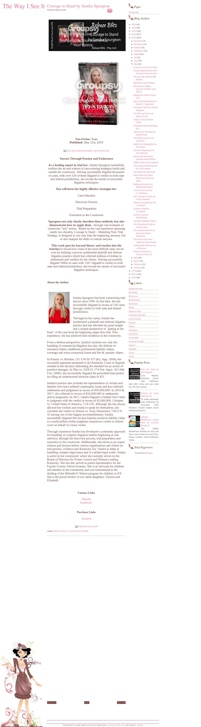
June (136, 61)
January (137, 268)
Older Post (121, 702)
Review (132, 345)
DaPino (139, 725)
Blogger (149, 453)
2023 (134, 24)
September (138, 51)
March (136, 261)
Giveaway (133, 330)
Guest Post (133, 334)
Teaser (132, 353)
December (138, 41)
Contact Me (134, 12)
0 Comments (116, 11)
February (137, 264)
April (136, 258)
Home (87, 702)
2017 (134, 274)
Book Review (134, 300)
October (137, 47)
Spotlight (132, 349)
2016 (134, 277)
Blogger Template (115, 725)
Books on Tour (66, 531)
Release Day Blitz (80, 531)
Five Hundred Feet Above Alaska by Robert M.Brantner (144, 233)
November (138, 44)
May (135, 64)
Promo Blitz (134, 338)
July (135, 57)
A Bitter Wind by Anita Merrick (145, 162)
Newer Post (52, 702)
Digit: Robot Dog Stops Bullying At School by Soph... (143, 178)
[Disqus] (86, 578)
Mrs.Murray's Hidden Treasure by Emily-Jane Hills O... (144, 89)
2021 (134, 31)
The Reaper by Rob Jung (144, 172)
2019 (134, 38)
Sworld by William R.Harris (144, 221)
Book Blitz (133, 292)
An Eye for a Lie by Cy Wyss (145, 67)
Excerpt (132, 323)
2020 (134, 34)
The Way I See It (24, 6)
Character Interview (137, 315)
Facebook (86, 502)
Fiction (131, 326)
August (137, 54)
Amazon (86, 518)
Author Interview (136, 289)
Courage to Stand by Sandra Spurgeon (78, 5)
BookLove (133, 304)
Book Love (133, 296)
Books (56, 531)
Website (86, 499)
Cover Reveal (135, 319)
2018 (134, 271)
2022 (134, 28)
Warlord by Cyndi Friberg (144, 83)
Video (131, 356)
